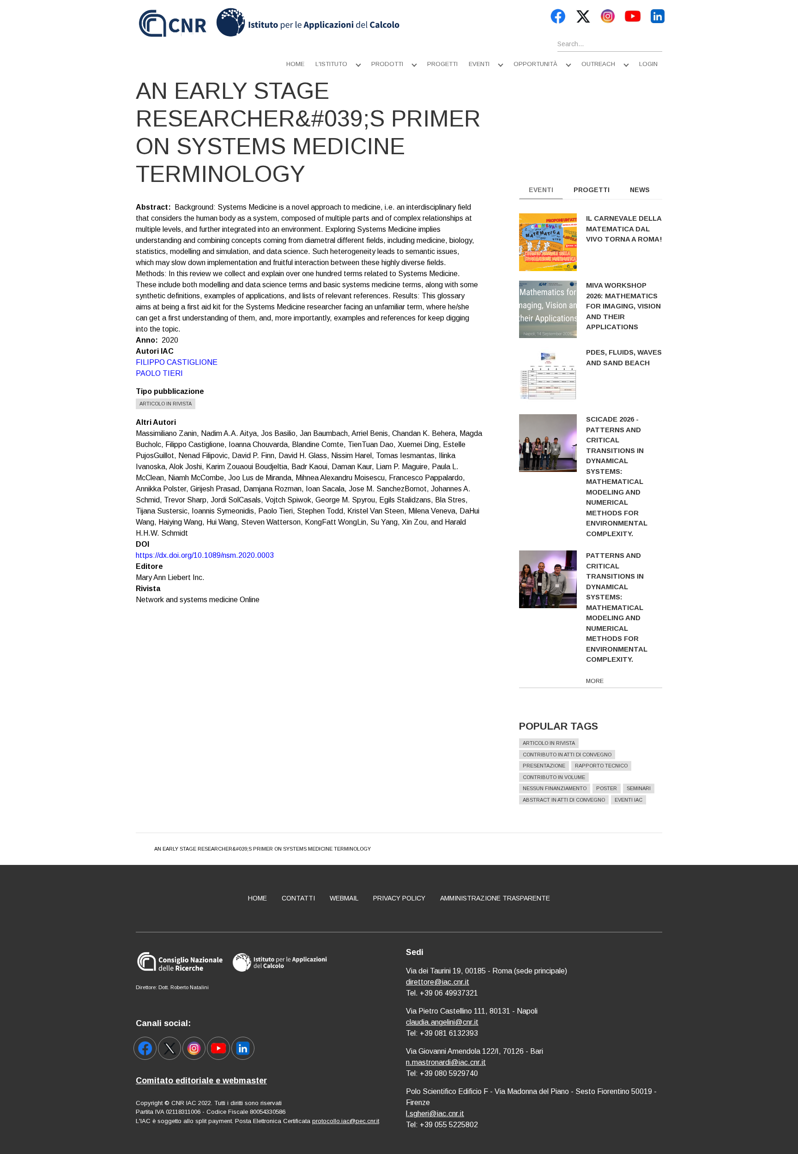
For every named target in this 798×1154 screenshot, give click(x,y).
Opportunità (535, 63)
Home (295, 63)
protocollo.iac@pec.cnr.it (345, 1121)
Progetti (442, 63)
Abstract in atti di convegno (564, 800)
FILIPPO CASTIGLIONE (177, 362)
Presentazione (544, 765)
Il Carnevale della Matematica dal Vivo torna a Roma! (624, 228)
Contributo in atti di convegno (567, 754)
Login (648, 63)
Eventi (479, 63)
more (595, 680)
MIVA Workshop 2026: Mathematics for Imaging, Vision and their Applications (623, 306)
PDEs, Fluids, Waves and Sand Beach (624, 357)
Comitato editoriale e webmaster (201, 1080)
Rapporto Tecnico (601, 765)
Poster (606, 788)
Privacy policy (399, 898)
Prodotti (387, 63)
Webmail (344, 898)
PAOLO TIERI (159, 373)
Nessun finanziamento (554, 788)
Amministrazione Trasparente (495, 898)
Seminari (639, 788)
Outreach (598, 63)
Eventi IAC (628, 800)
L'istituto (331, 63)
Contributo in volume (554, 777)
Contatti (298, 898)
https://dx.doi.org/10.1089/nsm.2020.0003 (205, 555)
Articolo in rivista (165, 403)
